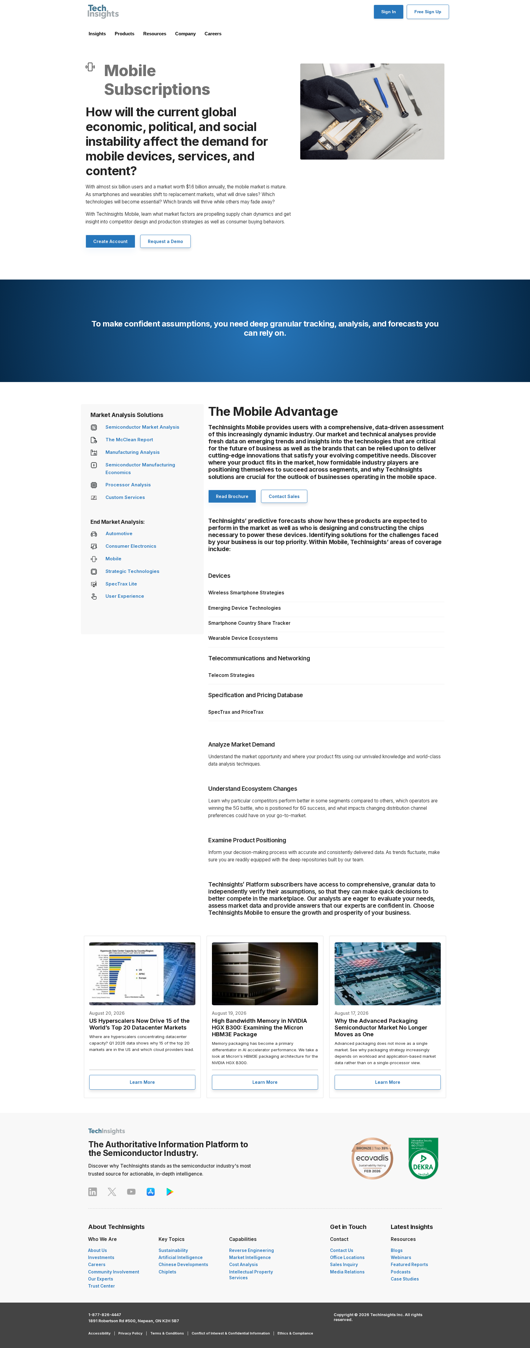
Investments (101, 1257)
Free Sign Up (427, 11)
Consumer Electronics (131, 546)
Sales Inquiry (344, 1264)
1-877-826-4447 (104, 1314)
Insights (97, 33)
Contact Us (341, 1250)
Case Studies (405, 1279)
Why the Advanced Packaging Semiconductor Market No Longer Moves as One (381, 1027)
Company (185, 33)
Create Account (110, 241)
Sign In (388, 11)
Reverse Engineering (251, 1250)
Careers (213, 33)
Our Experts (100, 1279)
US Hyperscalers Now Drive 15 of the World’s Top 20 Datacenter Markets (139, 1024)
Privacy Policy (130, 1333)
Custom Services (125, 497)
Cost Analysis (243, 1264)
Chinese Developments (183, 1264)
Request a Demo (165, 241)
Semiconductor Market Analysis (142, 427)
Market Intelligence (250, 1257)
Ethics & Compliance (295, 1333)
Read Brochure (232, 496)
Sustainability (173, 1250)
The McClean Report (129, 439)
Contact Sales (284, 496)
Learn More (142, 1082)
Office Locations (347, 1257)
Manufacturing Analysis (133, 452)
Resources (154, 33)
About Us (97, 1250)
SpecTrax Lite (121, 584)
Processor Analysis (128, 485)
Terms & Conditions (167, 1333)
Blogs (397, 1250)
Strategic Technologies (132, 571)
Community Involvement (113, 1271)
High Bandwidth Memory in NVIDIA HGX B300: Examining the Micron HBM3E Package (259, 1027)
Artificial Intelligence (181, 1257)
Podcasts (401, 1271)
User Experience (125, 596)
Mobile (113, 559)
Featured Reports (409, 1264)
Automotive (119, 533)
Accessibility (99, 1333)
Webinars (401, 1257)
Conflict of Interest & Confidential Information (231, 1333)
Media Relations (347, 1271)
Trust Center (101, 1286)
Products (124, 33)
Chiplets (167, 1271)
